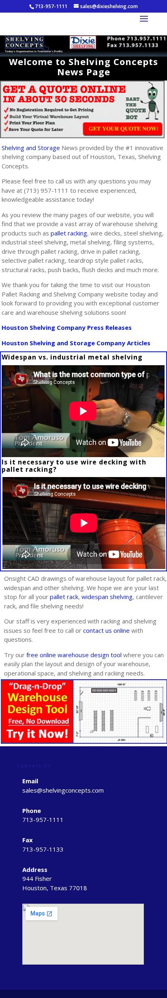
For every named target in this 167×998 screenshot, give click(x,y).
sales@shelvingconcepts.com (63, 790)
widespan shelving (107, 597)
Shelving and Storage (31, 148)
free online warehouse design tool (74, 655)
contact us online (106, 630)
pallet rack (64, 597)
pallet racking (69, 233)
